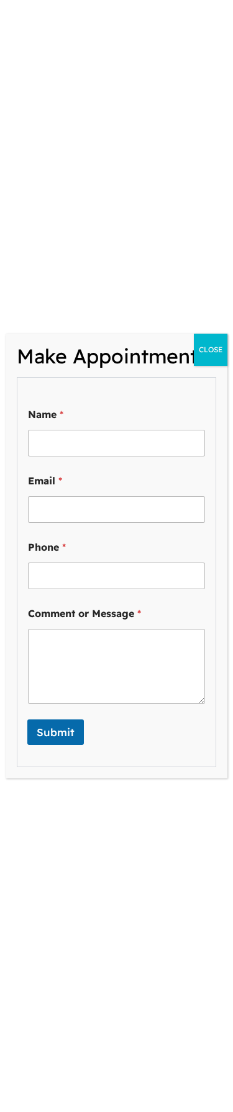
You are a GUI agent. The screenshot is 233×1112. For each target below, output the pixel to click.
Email (45, 481)
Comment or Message (84, 614)
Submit (56, 732)
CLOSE (210, 349)
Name (45, 414)
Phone (47, 547)
